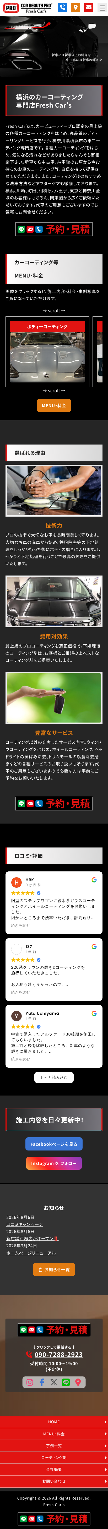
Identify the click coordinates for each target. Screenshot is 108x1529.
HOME (54, 1422)
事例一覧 (54, 1446)
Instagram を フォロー (54, 1163)
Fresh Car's (54, 1504)
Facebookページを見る (53, 1144)
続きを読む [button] (20, 925)
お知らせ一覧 (56, 1269)
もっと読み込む (54, 1077)
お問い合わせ (54, 1481)
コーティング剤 (54, 1457)
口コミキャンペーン (24, 1224)
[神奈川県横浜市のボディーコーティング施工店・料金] (47, 357)
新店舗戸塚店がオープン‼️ (32, 1238)
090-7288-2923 (59, 1354)
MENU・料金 (54, 405)
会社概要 (54, 1469)
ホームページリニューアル (31, 1253)
